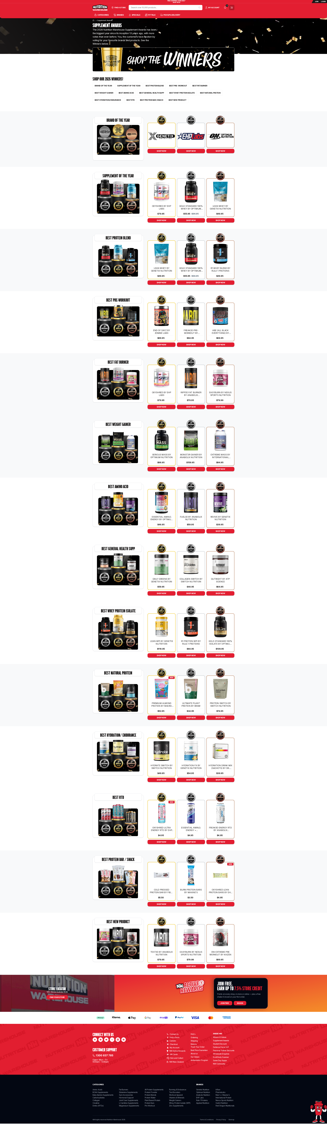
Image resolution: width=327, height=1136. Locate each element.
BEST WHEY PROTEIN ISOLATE (182, 93)
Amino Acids (97, 1089)
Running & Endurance (177, 1089)
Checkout (174, 1044)
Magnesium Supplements (129, 1106)
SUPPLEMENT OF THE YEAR (128, 86)
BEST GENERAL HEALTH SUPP (151, 93)
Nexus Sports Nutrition (224, 1100)
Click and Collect (176, 1058)
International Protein (223, 1098)
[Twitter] (112, 1039)
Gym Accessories (126, 1095)
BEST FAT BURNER (199, 86)
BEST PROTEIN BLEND (155, 86)
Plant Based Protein (152, 1100)
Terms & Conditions (207, 1119)
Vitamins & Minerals (176, 1098)
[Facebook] (95, 1039)
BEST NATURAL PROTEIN (210, 93)
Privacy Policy (221, 1119)
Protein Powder (151, 1092)
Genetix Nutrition (202, 1089)
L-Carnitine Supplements (128, 1103)
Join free (224, 1003)
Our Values (195, 1057)
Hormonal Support (126, 1098)
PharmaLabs (220, 1092)
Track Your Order (198, 1047)
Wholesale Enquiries (221, 1054)
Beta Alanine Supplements (103, 1095)
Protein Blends (150, 1095)
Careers (173, 1041)
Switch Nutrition (222, 1103)
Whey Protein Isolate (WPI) (180, 1103)
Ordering (194, 1037)
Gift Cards (174, 1054)
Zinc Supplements (176, 1106)
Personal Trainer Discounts (223, 1050)
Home (94, 20)
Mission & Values (219, 1037)
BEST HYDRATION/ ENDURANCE (108, 100)
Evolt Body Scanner (221, 1057)
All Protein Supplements (154, 1089)
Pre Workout (150, 1106)
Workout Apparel (176, 1095)
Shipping (194, 1041)
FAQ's (193, 1034)
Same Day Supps (220, 1060)
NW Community (219, 1064)
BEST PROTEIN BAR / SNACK (151, 100)
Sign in (240, 1003)
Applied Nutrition (202, 1103)
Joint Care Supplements (128, 1100)
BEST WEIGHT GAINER (104, 93)
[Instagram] (100, 1039)
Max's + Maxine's (223, 1095)
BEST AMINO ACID (126, 93)
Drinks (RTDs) (98, 1106)
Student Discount (220, 1044)
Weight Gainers (175, 1100)
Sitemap (231, 1119)
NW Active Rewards (177, 1051)
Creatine (96, 1103)
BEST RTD (130, 100)
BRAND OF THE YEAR (103, 86)
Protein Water (150, 1098)
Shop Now (161, 151)
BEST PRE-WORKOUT (178, 86)
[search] (199, 7)
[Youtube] (106, 1039)
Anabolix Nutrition (203, 1095)
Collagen (96, 1100)
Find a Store (174, 1037)
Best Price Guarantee (199, 1050)
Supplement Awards (221, 1040)
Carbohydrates (99, 1098)
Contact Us (174, 1034)
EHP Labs (200, 1098)
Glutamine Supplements (128, 1092)
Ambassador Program (199, 1060)
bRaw (218, 1089)
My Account (174, 1047)
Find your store (57, 997)
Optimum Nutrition (203, 1092)
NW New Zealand (177, 1062)
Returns (194, 1044)
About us (194, 1053)
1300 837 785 (104, 1055)
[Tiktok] (123, 1039)
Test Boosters (174, 1092)
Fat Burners (123, 1089)
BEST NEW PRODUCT (177, 100)
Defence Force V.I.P (221, 1047)
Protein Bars (149, 1103)
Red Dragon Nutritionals (225, 1106)
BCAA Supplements (100, 1092)
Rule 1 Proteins (202, 1100)
